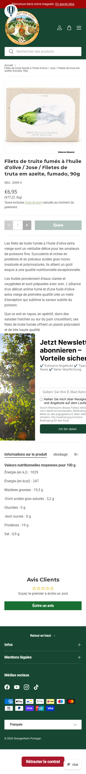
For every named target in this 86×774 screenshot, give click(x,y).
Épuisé (58, 225)
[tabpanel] (43, 507)
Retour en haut (41, 635)
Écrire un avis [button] (43, 606)
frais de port (33, 202)
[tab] (25, 454)
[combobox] (43, 51)
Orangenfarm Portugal (27, 738)
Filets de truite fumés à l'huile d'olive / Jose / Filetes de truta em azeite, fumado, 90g (42, 69)
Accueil (8, 65)
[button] (69, 28)
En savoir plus (64, 4)
